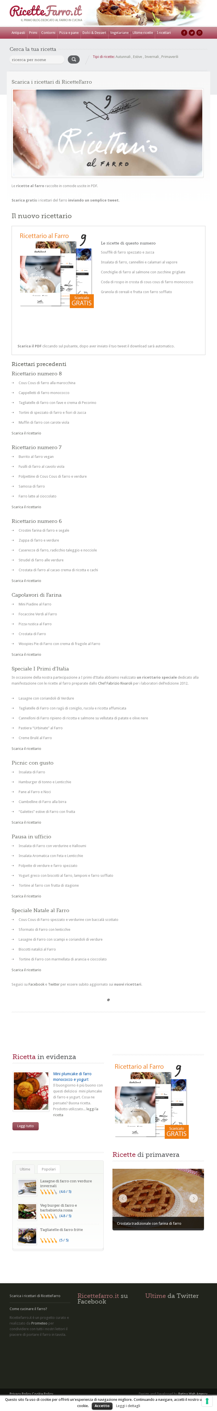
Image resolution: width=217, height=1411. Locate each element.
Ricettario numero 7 (37, 447)
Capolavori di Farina (37, 595)
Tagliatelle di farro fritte (61, 1230)
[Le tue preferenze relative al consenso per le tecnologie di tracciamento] (207, 1401)
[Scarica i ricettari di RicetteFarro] (107, 132)
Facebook (184, 33)
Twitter (192, 33)
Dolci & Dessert (94, 33)
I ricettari (164, 33)
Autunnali (123, 57)
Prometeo (39, 1323)
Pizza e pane (69, 33)
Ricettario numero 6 (37, 521)
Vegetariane (119, 33)
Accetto (102, 1406)
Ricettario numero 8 (37, 373)
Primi (33, 33)
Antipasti (18, 33)
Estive (137, 57)
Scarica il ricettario (26, 433)
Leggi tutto (25, 1126)
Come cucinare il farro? (28, 1309)
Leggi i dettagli (128, 1406)
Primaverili (169, 57)
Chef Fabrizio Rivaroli (115, 683)
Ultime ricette (143, 33)
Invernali (152, 57)
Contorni (48, 33)
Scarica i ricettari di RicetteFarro (35, 1296)
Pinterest (199, 33)
